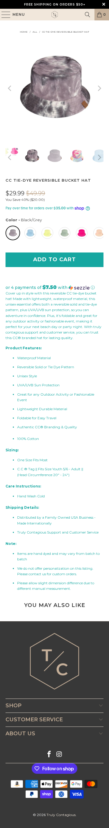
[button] (54, 287)
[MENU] (3, 14)
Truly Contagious (61, 815)
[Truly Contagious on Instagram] (59, 754)
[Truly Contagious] (54, 14)
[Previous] (10, 88)
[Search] (87, 14)
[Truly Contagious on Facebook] (49, 754)
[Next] (99, 88)
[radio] (13, 233)
